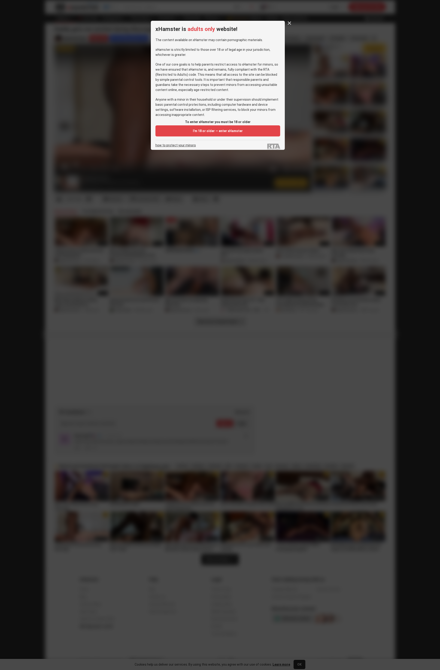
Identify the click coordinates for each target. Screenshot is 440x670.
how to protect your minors (175, 145)
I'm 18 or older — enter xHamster (218, 131)
